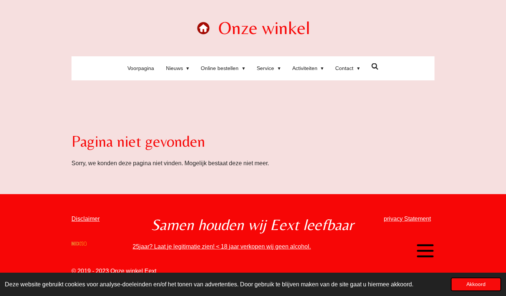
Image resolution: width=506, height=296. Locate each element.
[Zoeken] (375, 66)
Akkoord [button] (476, 284)
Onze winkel (264, 27)
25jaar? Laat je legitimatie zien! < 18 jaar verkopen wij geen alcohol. (222, 246)
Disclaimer (85, 219)
